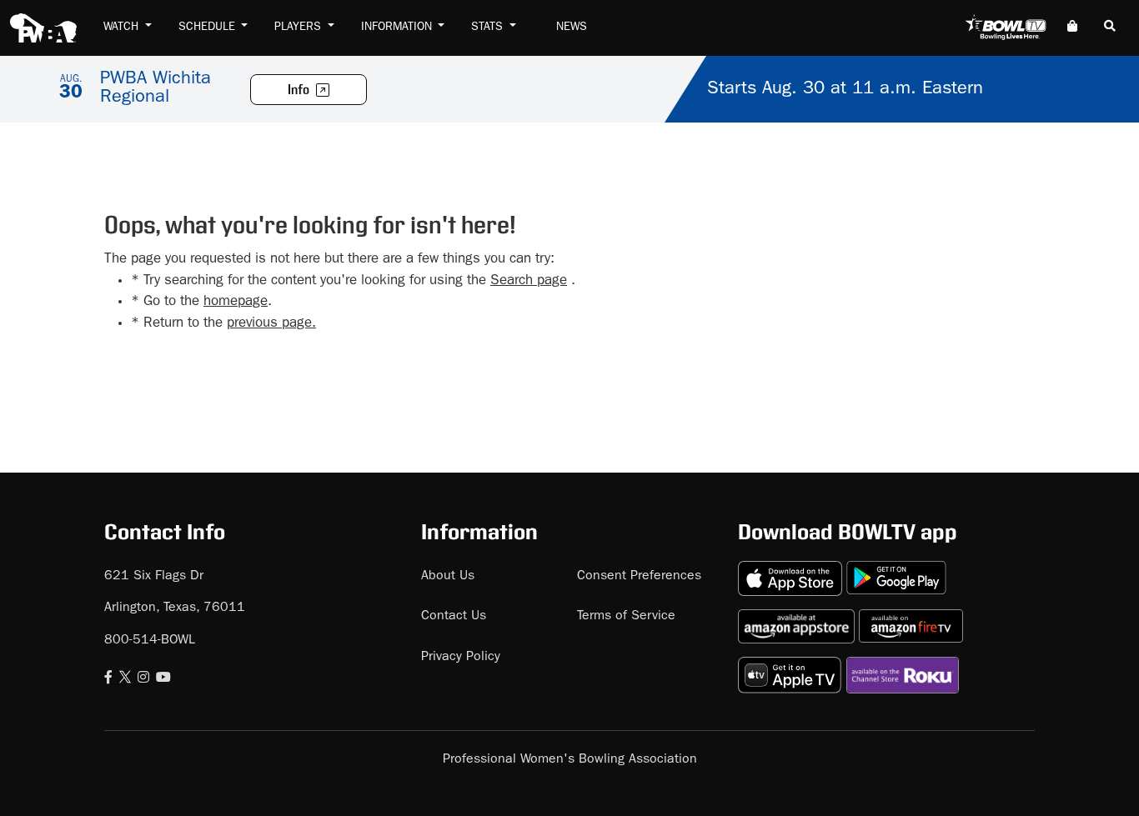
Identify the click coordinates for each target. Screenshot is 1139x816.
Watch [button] (122, 27)
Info (300, 90)
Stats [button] (488, 27)
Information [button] (398, 27)
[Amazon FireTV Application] (911, 620)
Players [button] (299, 27)
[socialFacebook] (108, 679)
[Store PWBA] (1072, 28)
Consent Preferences (639, 576)
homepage (235, 302)
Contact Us (453, 616)
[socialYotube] (163, 679)
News (571, 27)
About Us (447, 576)
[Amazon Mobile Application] (798, 620)
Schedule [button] (208, 27)
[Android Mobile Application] (896, 571)
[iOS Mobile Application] (792, 571)
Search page (528, 281)
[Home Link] (43, 28)
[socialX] (125, 679)
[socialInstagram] (143, 679)
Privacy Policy (460, 657)
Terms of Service (626, 616)
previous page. (271, 324)
